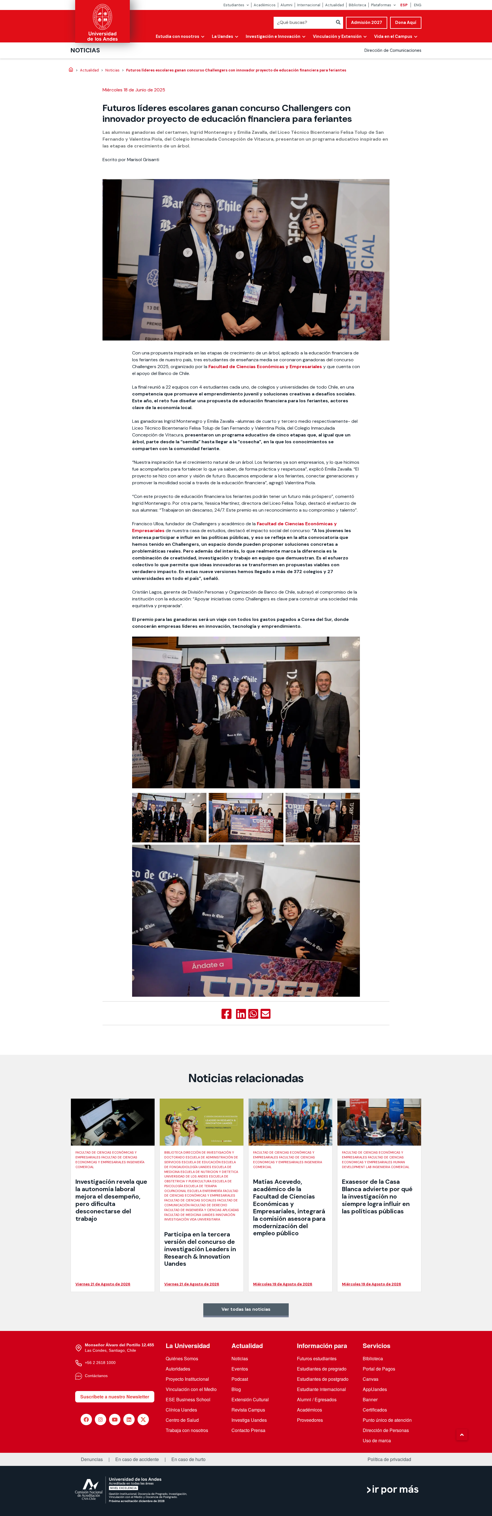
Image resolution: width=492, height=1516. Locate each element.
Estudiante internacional (321, 1389)
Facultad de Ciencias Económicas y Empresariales (265, 367)
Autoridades (178, 1368)
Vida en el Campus (393, 36)
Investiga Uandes (249, 1420)
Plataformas (381, 5)
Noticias (85, 50)
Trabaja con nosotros (187, 1430)
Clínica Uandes (181, 1409)
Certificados (375, 1409)
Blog (236, 1389)
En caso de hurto (188, 1459)
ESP (403, 5)
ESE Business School (188, 1399)
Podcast (239, 1379)
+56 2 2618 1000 (100, 1362)
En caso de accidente (137, 1459)
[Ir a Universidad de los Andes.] (70, 70)
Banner (370, 1399)
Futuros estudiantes (317, 1358)
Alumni (286, 5)
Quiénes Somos (182, 1358)
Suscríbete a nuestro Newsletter (114, 1396)
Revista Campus (248, 1409)
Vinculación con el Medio (191, 1389)
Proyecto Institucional (187, 1379)
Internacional (308, 5)
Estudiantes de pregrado (322, 1368)
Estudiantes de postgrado (322, 1379)
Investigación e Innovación (273, 36)
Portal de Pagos (379, 1368)
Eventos (239, 1368)
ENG (417, 5)
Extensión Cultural (250, 1399)
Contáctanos (96, 1375)
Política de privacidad (389, 1459)
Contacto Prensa (248, 1430)
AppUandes (375, 1389)
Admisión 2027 (366, 22)
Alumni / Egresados (317, 1399)
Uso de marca (377, 1440)
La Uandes (222, 36)
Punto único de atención (387, 1420)
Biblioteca (357, 5)
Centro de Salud (182, 1420)
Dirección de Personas (386, 1430)
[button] (461, 1434)
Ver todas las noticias (246, 1309)
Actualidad (334, 5)
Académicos (265, 5)
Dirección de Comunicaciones (392, 50)
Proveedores (310, 1420)
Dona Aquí (405, 22)
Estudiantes (234, 5)
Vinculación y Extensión (337, 36)
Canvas (370, 1379)
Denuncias (92, 1459)
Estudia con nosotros (177, 36)
